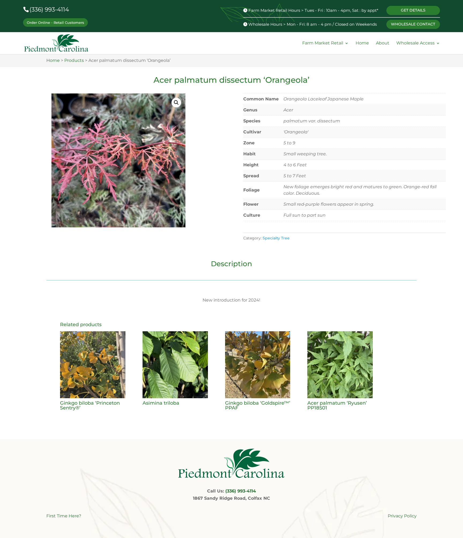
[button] (176, 102)
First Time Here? (63, 515)
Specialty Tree (276, 238)
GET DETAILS (413, 10)
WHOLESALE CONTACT (413, 24)
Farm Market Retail (322, 43)
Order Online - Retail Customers (55, 22)
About (382, 43)
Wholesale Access (415, 43)
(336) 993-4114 (49, 9)
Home (362, 43)
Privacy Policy (402, 515)
